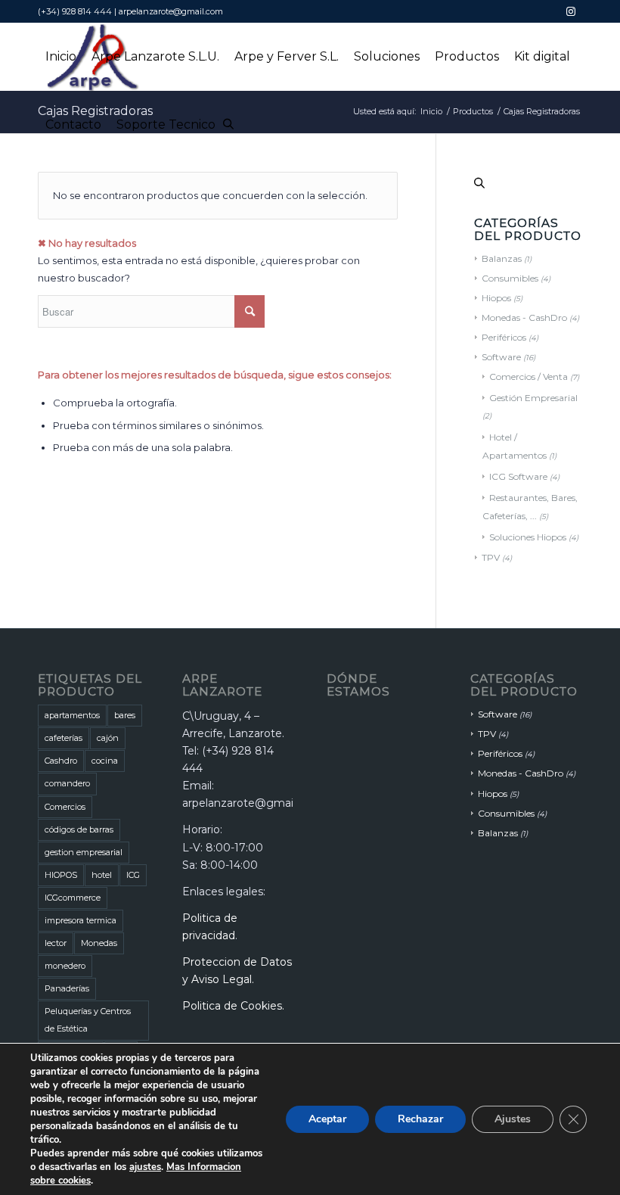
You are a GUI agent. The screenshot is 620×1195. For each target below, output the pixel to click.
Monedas (99, 943)
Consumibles (510, 278)
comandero (67, 783)
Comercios (65, 806)
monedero (65, 965)
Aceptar (327, 1119)
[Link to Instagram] (571, 11)
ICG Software (518, 476)
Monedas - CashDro (524, 317)
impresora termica (80, 920)
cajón (108, 738)
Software (501, 357)
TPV (491, 557)
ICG (133, 875)
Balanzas (502, 258)
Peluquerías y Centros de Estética (88, 1020)
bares (124, 715)
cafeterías (63, 738)
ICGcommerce (73, 897)
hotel (101, 875)
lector (56, 943)
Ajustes (512, 1119)
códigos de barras (79, 829)
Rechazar (420, 1119)
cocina (104, 760)
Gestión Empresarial (533, 397)
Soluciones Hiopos (527, 537)
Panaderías (67, 988)
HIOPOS (61, 875)
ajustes (145, 1167)
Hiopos (496, 297)
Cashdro (61, 760)
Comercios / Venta (528, 376)
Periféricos (504, 337)
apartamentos (72, 715)
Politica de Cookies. (233, 1006)
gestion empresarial (83, 852)
